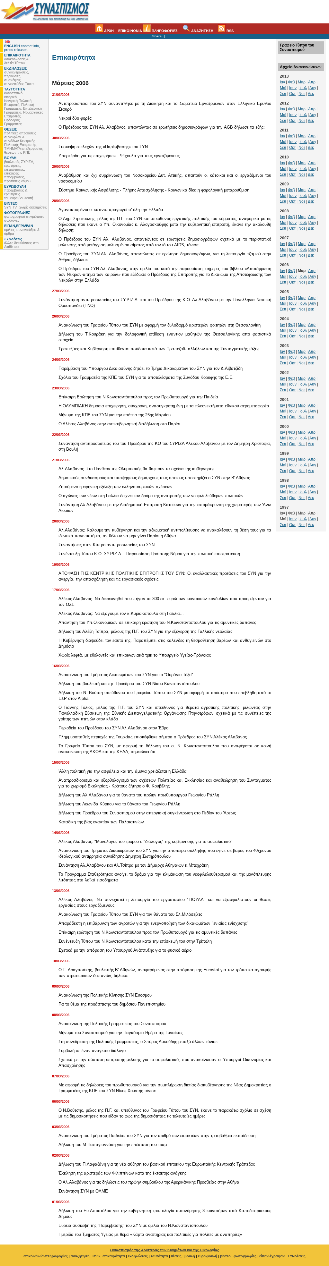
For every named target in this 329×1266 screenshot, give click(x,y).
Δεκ (311, 93)
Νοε (301, 93)
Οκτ (292, 93)
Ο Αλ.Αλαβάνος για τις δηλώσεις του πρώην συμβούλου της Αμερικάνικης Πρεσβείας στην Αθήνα (148, 1182)
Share (157, 36)
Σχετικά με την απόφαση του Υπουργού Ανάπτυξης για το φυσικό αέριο (124, 950)
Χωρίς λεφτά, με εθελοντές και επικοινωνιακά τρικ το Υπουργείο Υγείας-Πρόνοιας (134, 655)
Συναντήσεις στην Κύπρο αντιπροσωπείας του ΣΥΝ (106, 544)
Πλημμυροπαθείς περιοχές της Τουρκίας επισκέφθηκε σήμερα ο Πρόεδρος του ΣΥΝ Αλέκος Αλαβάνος (152, 737)
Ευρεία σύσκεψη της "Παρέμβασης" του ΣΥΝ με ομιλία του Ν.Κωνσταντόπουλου (133, 1225)
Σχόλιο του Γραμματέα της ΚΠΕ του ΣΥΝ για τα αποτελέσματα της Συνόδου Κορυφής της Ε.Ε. (146, 377)
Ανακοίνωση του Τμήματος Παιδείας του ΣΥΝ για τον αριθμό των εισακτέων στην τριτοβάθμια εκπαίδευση (156, 1135)
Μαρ (302, 82)
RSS (230, 31)
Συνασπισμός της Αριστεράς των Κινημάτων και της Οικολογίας (164, 1250)
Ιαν (282, 82)
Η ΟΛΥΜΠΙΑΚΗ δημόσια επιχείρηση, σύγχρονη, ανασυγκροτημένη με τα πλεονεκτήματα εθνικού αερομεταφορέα (163, 406)
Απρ (312, 82)
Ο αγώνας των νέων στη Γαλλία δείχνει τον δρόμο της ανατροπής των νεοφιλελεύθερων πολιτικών (151, 495)
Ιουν (293, 88)
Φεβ (291, 82)
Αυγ (312, 88)
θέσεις (176, 1256)
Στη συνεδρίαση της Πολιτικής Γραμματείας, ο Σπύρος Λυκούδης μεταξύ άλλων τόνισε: (138, 1041)
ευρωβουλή (207, 1256)
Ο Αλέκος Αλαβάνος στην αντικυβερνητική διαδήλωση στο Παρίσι (119, 423)
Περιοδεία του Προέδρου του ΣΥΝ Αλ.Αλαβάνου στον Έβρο (113, 728)
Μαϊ (283, 88)
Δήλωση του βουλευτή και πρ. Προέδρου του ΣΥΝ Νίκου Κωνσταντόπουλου (129, 683)
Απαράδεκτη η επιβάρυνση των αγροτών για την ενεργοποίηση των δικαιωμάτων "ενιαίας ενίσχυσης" (153, 923)
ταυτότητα (159, 1256)
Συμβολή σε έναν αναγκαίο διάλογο (92, 1050)
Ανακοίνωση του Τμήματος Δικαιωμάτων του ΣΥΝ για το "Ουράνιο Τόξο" (125, 674)
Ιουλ (303, 88)
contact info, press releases (22, 48)
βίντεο (225, 1256)
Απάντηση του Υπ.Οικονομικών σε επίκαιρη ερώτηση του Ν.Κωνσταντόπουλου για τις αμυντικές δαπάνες (157, 622)
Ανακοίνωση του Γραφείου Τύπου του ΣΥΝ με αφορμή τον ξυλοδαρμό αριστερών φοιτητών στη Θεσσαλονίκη (159, 325)
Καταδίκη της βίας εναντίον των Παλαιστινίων (101, 822)
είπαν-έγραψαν (272, 1256)
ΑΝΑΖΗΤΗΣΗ (201, 31)
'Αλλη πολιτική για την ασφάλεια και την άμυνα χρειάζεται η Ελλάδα (122, 771)
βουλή (189, 1256)
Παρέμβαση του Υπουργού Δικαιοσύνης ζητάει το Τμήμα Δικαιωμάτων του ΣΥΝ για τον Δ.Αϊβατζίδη (150, 368)
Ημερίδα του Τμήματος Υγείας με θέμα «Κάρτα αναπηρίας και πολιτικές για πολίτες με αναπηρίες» (150, 1234)
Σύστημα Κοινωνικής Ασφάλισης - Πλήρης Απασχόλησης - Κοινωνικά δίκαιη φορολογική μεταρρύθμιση (153, 190)
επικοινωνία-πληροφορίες (45, 1256)
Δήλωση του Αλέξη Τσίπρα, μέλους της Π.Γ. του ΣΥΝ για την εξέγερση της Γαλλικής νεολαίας (145, 631)
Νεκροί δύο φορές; (75, 118)
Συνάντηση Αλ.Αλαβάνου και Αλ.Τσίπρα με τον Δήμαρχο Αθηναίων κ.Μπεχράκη (133, 865)
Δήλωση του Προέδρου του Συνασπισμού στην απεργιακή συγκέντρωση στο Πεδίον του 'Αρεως (147, 813)
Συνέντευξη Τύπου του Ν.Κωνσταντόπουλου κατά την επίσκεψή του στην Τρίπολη (135, 941)
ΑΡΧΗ (108, 31)
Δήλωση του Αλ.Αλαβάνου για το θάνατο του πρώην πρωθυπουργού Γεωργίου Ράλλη (138, 795)
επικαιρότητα (113, 1256)
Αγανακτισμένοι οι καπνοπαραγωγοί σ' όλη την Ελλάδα (110, 209)
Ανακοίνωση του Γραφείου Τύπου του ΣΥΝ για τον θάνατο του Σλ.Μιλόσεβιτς (130, 914)
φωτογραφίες (245, 1256)
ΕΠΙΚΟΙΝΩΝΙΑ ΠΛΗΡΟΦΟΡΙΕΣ (148, 31)
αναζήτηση (80, 1256)
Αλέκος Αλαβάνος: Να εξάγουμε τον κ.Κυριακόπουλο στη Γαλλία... (121, 613)
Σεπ (283, 93)
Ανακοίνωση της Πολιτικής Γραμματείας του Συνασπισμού (112, 1023)
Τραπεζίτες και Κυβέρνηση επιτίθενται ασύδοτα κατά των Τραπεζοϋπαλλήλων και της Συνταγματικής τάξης (158, 348)
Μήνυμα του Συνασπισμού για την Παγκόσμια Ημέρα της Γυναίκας (120, 1032)
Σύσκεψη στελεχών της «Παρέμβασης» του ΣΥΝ (103, 146)
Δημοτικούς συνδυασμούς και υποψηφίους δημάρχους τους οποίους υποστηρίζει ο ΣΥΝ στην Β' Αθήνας (154, 477)
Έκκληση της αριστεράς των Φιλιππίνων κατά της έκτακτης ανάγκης (122, 1173)
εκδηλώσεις (138, 1256)
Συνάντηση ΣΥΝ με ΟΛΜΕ (83, 1191)
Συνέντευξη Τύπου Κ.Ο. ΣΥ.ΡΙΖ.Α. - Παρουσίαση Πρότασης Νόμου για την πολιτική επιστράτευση (149, 553)
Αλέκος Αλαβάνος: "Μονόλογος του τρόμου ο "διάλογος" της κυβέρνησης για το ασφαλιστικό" (145, 841)
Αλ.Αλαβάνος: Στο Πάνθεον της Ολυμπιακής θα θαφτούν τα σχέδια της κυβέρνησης (136, 468)
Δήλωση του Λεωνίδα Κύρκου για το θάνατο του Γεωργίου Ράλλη (119, 804)
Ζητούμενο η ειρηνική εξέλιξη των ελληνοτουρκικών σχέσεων (115, 486)
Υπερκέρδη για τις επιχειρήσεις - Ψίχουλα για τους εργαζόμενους (119, 155)
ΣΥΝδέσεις (297, 1256)
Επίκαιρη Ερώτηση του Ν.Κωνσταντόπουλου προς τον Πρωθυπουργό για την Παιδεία (138, 397)
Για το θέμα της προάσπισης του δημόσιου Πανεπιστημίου (111, 1004)
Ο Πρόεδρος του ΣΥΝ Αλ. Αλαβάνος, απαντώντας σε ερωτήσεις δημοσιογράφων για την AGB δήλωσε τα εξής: (161, 127)
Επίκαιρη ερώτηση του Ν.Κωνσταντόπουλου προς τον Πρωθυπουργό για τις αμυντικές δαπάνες (147, 932)
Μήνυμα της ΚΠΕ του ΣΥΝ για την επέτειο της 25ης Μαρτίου (114, 414)
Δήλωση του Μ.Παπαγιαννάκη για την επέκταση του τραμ (112, 1144)
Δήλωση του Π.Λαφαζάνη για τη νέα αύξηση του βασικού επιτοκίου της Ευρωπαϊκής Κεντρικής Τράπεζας (156, 1164)
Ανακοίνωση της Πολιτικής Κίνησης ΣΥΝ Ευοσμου (105, 995)
